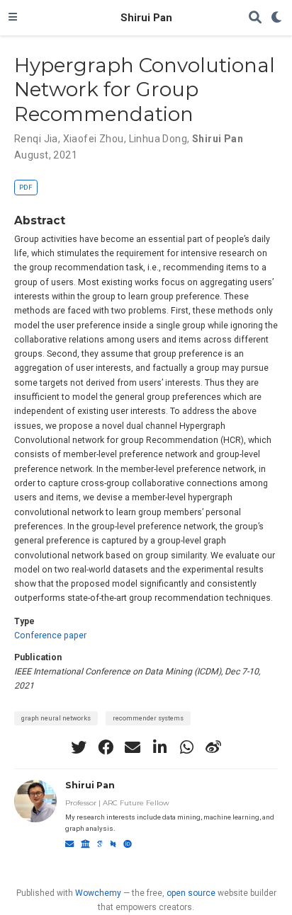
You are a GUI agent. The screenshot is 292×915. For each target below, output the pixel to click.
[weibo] (213, 747)
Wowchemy (98, 893)
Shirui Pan (146, 17)
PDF (26, 187)
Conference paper (50, 635)
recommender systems (148, 718)
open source (191, 893)
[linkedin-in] (159, 747)
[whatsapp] (186, 747)
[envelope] (132, 747)
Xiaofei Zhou (93, 138)
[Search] (255, 18)
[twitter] (78, 747)
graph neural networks (56, 718)
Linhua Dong (158, 138)
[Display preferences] (277, 18)
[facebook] (105, 747)
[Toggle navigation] (13, 18)
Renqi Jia (36, 138)
